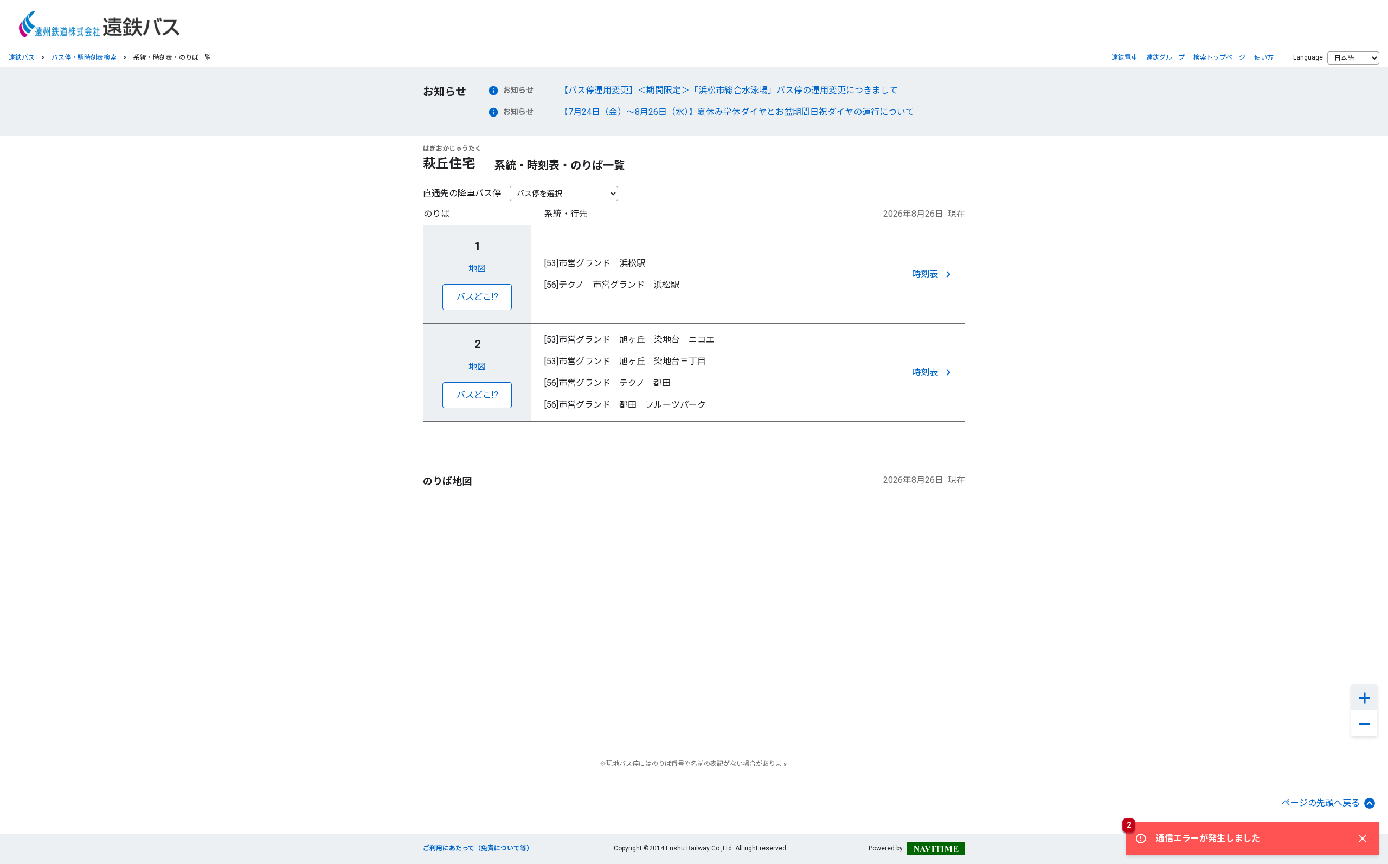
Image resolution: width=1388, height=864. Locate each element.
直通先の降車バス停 (462, 193)
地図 (477, 268)
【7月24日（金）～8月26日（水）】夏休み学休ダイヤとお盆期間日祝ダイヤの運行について (737, 112)
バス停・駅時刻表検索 (84, 57)
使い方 (1264, 57)
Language (1308, 57)
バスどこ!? (477, 297)
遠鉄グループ (1165, 57)
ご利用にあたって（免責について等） (478, 848)
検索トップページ (1219, 57)
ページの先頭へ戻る (1321, 803)
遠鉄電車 (1124, 57)
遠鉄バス (22, 57)
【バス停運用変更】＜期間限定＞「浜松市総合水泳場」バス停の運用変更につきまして (729, 90)
